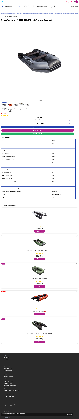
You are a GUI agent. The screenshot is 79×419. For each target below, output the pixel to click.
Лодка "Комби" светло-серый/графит (27, 109)
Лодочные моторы (36, 13)
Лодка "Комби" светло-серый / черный (21, 109)
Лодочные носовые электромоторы (11, 390)
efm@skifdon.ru (7, 411)
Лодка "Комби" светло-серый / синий (16, 109)
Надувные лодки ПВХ (6, 13)
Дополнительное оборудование (10, 360)
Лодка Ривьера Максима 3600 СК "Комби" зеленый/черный (39, 333)
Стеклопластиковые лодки (68, 13)
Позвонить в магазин (37, 133)
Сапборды (20, 13)
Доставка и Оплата (8, 366)
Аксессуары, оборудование (47, 13)
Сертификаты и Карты (9, 370)
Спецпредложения (58, 13)
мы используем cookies (21, 413)
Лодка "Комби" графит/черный (4, 109)
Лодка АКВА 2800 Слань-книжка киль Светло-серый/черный (39, 223)
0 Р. (74, 1)
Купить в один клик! (38, 130)
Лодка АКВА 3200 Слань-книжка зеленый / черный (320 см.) (39, 250)
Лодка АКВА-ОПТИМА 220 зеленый (39, 278)
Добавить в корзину (38, 127)
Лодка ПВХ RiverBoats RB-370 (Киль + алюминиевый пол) (39, 305)
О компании (6, 357)
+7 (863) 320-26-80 (9, 395)
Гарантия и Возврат (8, 368)
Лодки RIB (14, 13)
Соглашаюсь (69, 414)
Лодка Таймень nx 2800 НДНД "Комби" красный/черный (10, 110)
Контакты (6, 359)
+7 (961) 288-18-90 (9, 396)
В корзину (39, 231)
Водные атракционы (27, 13)
